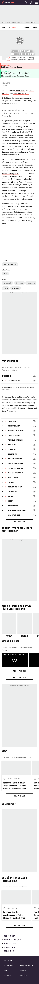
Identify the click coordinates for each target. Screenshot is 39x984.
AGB (21, 960)
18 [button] (5, 496)
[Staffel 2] (24, 623)
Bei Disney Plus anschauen (11, 67)
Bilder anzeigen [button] (19, 677)
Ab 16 (5, 274)
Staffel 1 (16, 27)
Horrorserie (19, 283)
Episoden (25, 27)
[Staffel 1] (9, 623)
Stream (34, 27)
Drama (6, 288)
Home (4, 22)
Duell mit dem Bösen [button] (14, 515)
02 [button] (5, 421)
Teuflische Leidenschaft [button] (15, 468)
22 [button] (5, 515)
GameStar (23, 970)
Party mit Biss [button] (12, 445)
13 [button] (5, 473)
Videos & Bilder (11, 641)
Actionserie (15, 288)
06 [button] (5, 440)
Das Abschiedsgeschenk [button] (15, 459)
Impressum (8, 960)
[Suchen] (26, 2)
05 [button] (5, 435)
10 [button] (5, 459)
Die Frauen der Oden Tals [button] (15, 473)
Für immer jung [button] (12, 491)
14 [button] (5, 477)
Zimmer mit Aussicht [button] (14, 435)
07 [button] (5, 445)
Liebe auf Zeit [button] (12, 449)
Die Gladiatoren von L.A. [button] (15, 487)
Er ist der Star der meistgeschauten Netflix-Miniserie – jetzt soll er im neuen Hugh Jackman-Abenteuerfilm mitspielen (14, 915)
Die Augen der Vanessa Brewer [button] (17, 510)
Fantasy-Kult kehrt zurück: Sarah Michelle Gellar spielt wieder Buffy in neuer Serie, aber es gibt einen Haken (15, 785)
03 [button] (5, 426)
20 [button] (5, 506)
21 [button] (5, 510)
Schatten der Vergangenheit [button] (16, 463)
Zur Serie (6, 27)
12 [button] (5, 468)
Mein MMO (23, 975)
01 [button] (5, 380)
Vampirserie (31, 283)
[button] (3, 380)
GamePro (7, 975)
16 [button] (5, 487)
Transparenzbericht (26, 965)
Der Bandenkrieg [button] (13, 506)
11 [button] (5, 463)
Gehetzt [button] (10, 501)
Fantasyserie (7, 283)
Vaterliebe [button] (11, 482)
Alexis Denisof (13, 185)
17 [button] (5, 491)
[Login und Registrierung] (31, 2)
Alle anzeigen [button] (19, 521)
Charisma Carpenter (21, 93)
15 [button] (5, 482)
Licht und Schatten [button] (14, 380)
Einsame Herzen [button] (12, 421)
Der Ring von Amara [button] (14, 426)
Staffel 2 (24, 636)
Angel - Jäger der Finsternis (20, 22)
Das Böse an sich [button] (13, 477)
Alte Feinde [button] (11, 496)
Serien (9, 22)
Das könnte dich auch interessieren (14, 879)
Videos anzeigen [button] (19, 671)
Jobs (5, 970)
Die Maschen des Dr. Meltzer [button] (16, 431)
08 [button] (5, 449)
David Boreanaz (20, 121)
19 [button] (5, 501)
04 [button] (5, 431)
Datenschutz (8, 965)
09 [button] (5, 454)
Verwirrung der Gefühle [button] (15, 440)
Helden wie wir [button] (12, 454)
